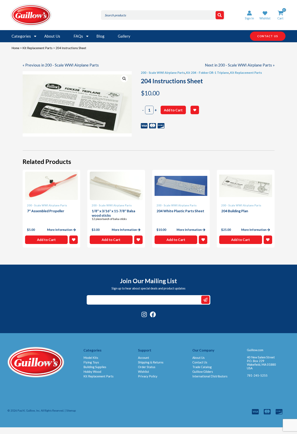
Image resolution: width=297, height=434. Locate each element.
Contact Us (199, 362)
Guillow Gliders (202, 371)
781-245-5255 (257, 375)
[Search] (220, 15)
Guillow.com (255, 350)
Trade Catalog (202, 367)
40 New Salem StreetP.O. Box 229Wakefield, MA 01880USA (261, 362)
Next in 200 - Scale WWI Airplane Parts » (240, 65)
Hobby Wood (92, 371)
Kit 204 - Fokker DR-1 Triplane (207, 72)
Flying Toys (91, 362)
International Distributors (209, 376)
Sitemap (71, 410)
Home (15, 48)
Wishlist (143, 371)
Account (143, 357)
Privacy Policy (147, 376)
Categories (21, 36)
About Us (52, 36)
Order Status (146, 367)
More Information (59, 229)
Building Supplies (94, 367)
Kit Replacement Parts (37, 48)
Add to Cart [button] (46, 240)
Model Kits (90, 357)
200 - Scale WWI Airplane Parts (163, 72)
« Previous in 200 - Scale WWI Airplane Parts (61, 65)
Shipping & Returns (150, 362)
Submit (205, 300)
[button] (265, 15)
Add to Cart (173, 110)
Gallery (124, 36)
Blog (100, 36)
